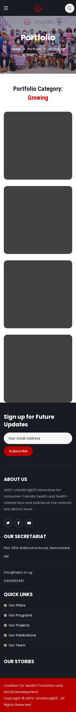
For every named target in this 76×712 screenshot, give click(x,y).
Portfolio (34, 49)
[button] (69, 8)
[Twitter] (8, 523)
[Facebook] (18, 523)
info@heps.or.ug (18, 572)
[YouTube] (29, 523)
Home (15, 49)
